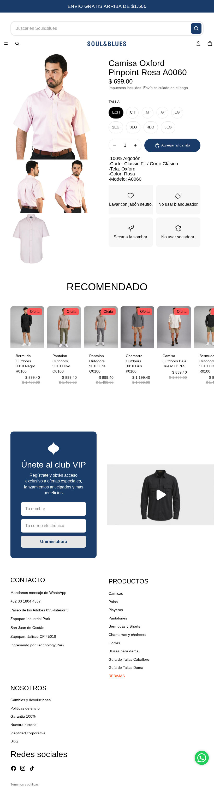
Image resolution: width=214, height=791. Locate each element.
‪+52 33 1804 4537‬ (25, 601)
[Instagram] (23, 768)
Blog (14, 741)
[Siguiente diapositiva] (198, 348)
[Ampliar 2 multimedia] (31, 186)
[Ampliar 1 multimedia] (51, 106)
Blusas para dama (124, 651)
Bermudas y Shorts (124, 626)
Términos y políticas (24, 784)
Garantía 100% (22, 717)
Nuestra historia (23, 725)
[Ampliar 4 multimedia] (31, 238)
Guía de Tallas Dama (126, 667)
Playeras (116, 610)
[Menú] (6, 44)
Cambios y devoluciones (30, 700)
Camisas (116, 593)
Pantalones (118, 618)
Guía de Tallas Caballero (129, 659)
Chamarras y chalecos (127, 635)
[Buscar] (196, 28)
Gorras (114, 643)
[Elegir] (36, 340)
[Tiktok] (32, 768)
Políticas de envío (25, 708)
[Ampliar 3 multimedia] (72, 186)
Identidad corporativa (27, 733)
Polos (113, 602)
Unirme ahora (53, 541)
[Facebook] (13, 768)
